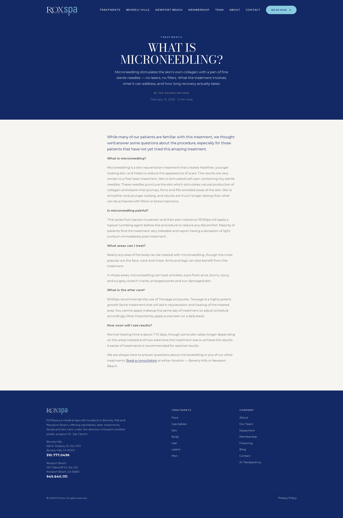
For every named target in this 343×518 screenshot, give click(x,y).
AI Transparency (250, 462)
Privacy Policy (287, 498)
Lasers (176, 449)
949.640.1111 (56, 477)
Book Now (279, 10)
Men (175, 455)
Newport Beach (169, 9)
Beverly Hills (138, 9)
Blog (242, 449)
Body (175, 436)
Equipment (247, 430)
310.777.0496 (57, 455)
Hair (174, 443)
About (234, 9)
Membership (198, 9)
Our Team (246, 424)
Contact (253, 9)
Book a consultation (141, 360)
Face (175, 417)
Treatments (110, 9)
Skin (174, 430)
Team (219, 9)
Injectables (179, 424)
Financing (246, 443)
